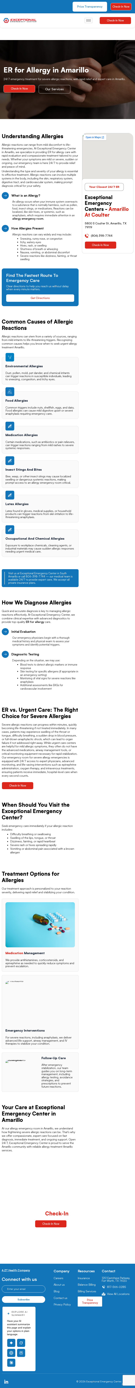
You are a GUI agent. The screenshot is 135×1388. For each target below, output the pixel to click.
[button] (104, 187)
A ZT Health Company (16, 1270)
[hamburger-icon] (88, 20)
